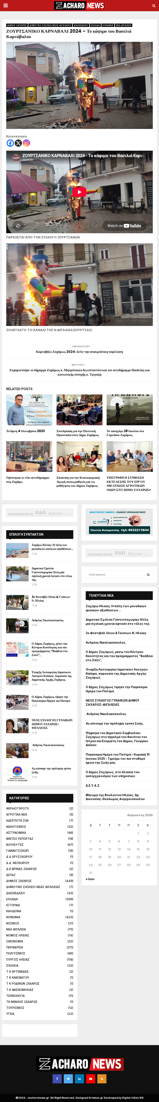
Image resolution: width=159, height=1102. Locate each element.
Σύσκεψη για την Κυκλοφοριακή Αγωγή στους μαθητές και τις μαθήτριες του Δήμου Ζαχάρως (78, 481)
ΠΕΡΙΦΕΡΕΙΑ (14, 947)
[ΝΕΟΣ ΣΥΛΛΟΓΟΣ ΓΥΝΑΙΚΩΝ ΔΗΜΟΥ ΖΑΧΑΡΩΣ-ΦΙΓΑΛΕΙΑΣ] (17, 725)
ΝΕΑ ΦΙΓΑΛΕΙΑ (123, 25)
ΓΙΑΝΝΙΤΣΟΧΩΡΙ (17, 850)
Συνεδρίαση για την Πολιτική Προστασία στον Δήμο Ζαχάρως (78, 433)
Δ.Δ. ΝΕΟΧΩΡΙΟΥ (18, 863)
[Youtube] (90, 1078)
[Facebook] (10, 143)
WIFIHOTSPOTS (17, 808)
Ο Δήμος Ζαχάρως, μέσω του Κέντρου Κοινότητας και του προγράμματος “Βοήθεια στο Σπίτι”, (49, 649)
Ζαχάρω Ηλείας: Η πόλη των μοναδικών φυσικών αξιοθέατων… (52, 547)
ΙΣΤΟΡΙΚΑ (13, 905)
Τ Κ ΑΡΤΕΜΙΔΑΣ (17, 971)
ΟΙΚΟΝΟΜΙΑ (14, 941)
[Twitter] (68, 1078)
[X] (18, 143)
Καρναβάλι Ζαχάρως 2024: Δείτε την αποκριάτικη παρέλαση (79, 351)
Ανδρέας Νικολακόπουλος (48, 620)
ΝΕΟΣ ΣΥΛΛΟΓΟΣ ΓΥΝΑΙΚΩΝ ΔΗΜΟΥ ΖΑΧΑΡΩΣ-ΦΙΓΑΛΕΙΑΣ (52, 724)
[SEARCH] (148, 575)
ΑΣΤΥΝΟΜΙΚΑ (16, 832)
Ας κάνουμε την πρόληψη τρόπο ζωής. (51, 770)
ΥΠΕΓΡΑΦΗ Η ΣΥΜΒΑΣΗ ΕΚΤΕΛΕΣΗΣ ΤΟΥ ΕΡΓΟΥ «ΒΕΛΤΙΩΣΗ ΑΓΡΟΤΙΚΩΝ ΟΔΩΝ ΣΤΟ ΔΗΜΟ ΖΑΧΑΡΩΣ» (129, 483)
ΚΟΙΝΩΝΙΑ (107, 25)
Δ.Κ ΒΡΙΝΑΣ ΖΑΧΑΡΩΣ (21, 869)
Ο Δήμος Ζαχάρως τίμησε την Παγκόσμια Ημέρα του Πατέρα (51, 699)
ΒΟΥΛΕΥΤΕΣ (15, 844)
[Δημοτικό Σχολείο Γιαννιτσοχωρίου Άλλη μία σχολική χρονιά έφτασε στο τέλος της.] (17, 573)
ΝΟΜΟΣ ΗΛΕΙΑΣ (17, 935)
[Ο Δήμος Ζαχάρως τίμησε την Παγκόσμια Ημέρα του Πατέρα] (17, 702)
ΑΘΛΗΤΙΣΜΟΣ (16, 826)
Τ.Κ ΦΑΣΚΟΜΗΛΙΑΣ (20, 989)
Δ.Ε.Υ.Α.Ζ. (93, 785)
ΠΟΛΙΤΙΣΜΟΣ (15, 953)
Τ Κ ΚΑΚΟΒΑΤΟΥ (17, 977)
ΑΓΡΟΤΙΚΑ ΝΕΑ (16, 814)
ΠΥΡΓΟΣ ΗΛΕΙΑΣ (18, 959)
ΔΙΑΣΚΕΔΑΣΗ (81, 25)
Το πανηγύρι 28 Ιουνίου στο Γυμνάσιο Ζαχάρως (125, 433)
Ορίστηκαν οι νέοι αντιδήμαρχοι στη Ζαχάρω (27, 479)
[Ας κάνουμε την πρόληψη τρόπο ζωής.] (17, 774)
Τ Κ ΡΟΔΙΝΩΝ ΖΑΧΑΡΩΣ (23, 983)
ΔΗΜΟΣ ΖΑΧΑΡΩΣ (17, 25)
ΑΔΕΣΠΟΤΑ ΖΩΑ (17, 820)
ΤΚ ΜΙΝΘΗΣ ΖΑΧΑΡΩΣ (21, 1001)
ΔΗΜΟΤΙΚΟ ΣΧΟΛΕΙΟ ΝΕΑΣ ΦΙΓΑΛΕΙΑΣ (50, 25)
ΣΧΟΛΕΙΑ (12, 965)
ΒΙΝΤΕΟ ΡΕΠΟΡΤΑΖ (19, 838)
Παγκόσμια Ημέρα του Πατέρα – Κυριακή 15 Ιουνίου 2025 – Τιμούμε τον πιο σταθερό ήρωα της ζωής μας (118, 758)
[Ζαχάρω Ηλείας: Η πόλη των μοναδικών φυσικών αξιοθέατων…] (17, 550)
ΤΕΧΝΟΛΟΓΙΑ (15, 995)
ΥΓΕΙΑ (10, 1013)
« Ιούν (90, 879)
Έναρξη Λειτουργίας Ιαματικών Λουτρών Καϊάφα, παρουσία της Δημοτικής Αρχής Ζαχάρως (52, 676)
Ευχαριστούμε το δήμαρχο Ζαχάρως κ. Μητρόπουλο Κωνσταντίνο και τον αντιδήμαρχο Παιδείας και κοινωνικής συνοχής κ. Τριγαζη (80, 372)
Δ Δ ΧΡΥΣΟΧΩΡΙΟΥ (19, 856)
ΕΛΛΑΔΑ (95, 25)
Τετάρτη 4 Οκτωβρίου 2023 (25, 431)
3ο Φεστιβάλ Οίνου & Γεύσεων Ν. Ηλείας (51, 599)
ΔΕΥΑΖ (11, 875)
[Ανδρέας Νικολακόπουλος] (17, 625)
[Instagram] (26, 143)
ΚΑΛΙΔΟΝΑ (13, 911)
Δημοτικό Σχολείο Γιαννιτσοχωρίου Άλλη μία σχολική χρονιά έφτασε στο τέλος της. (52, 574)
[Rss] (101, 1078)
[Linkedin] (79, 1078)
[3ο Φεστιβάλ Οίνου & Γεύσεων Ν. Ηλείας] (17, 602)
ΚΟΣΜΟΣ (12, 923)
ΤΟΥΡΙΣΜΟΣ (15, 1007)
